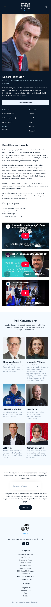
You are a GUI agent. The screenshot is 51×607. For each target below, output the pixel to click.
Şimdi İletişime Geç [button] (25, 102)
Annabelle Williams (35, 362)
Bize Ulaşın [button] (25, 507)
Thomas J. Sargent (12, 362)
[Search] (37, 486)
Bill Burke (7, 447)
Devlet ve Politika (8, 113)
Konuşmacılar (7, 122)
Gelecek (32, 113)
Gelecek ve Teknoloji (9, 118)
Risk (30, 122)
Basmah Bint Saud (35, 447)
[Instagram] (23, 543)
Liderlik (31, 118)
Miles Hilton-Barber (12, 409)
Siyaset (31, 126)
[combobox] (21, 486)
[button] (5, 7)
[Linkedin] (27, 543)
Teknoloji (32, 131)
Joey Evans (31, 409)
